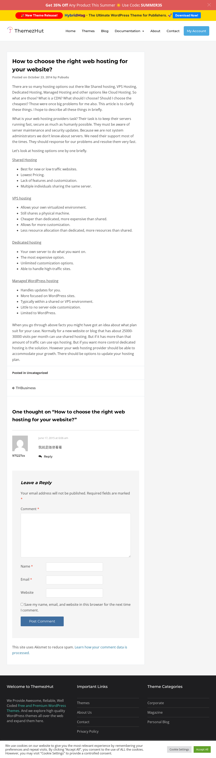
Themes (88, 31)
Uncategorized (37, 373)
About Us (84, 712)
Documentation (127, 31)
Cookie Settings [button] (179, 749)
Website (27, 592)
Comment (30, 509)
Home (71, 31)
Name (27, 566)
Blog (104, 31)
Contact (173, 31)
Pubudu (63, 77)
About (155, 31)
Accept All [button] (202, 749)
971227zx (18, 456)
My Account (196, 31)
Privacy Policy (88, 731)
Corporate (155, 703)
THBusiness (26, 388)
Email (26, 579)
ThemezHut (29, 31)
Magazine (155, 712)
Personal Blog (158, 722)
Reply (48, 456)
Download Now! (186, 15)
